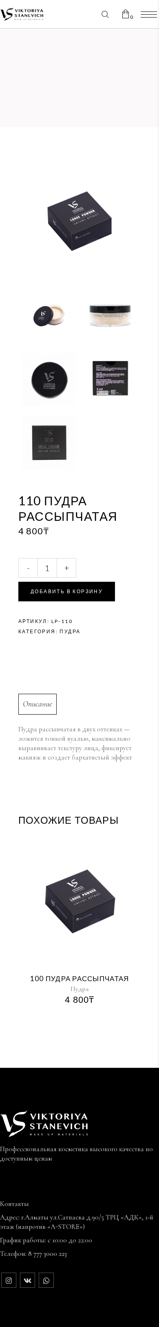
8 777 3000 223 (47, 1253)
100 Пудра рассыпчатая (79, 978)
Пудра (70, 631)
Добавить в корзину (67, 591)
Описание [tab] (37, 704)
